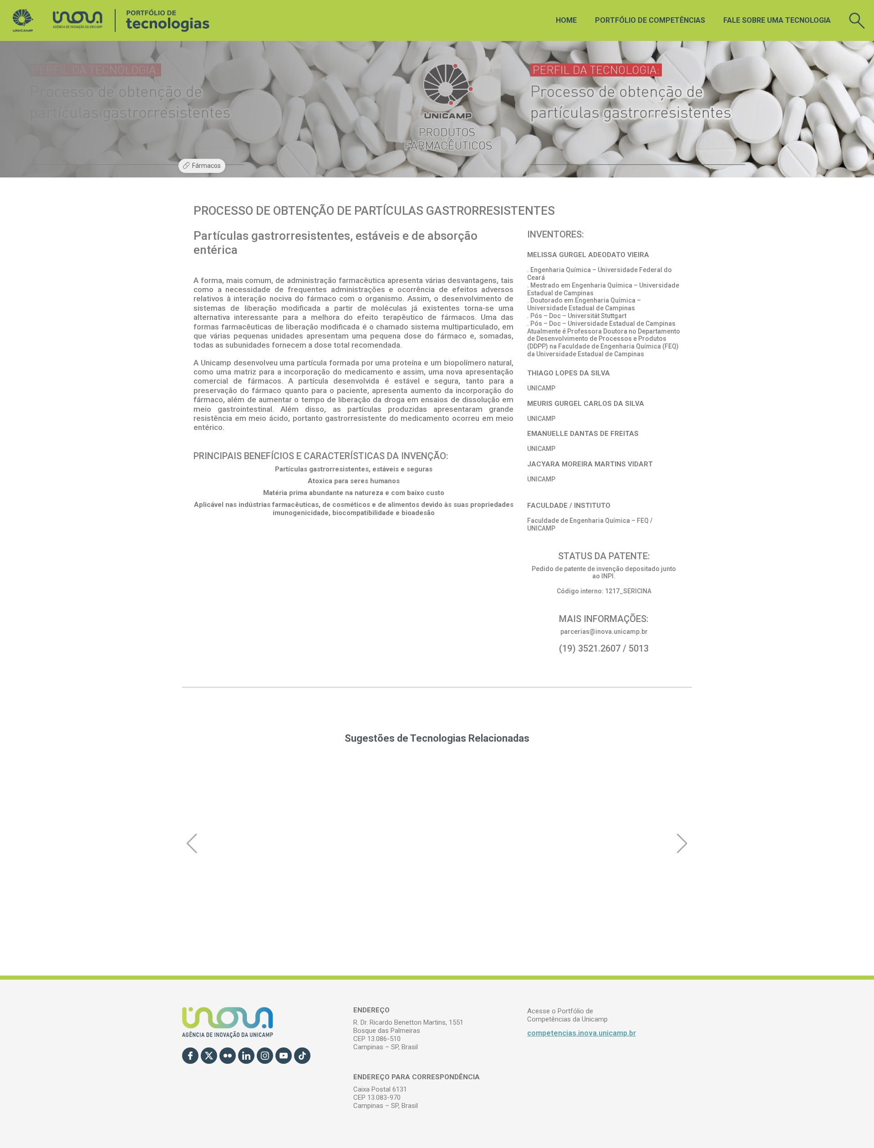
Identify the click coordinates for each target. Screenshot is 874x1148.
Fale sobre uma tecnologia (777, 20)
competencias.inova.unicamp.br (581, 1033)
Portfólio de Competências (650, 20)
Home (566, 20)
